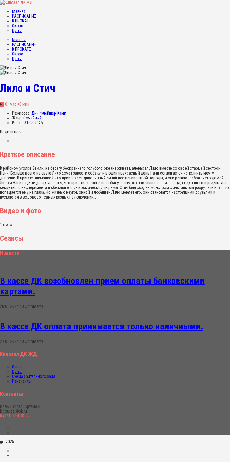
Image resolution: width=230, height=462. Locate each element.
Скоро (17, 25)
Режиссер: (21, 113)
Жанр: (17, 118)
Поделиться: (11, 131)
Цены (17, 30)
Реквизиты (21, 381)
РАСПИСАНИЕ (24, 16)
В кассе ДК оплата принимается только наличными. (101, 326)
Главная (19, 11)
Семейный (32, 118)
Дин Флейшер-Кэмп (48, 113)
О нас (17, 366)
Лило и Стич (27, 88)
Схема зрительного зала (33, 376)
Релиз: (18, 122)
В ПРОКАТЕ (21, 21)
